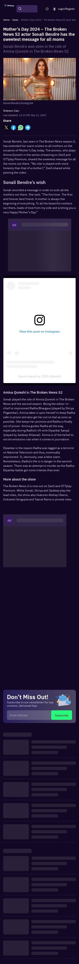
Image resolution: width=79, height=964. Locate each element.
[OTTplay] (9, 9)
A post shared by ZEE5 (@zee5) (39, 376)
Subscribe (61, 715)
